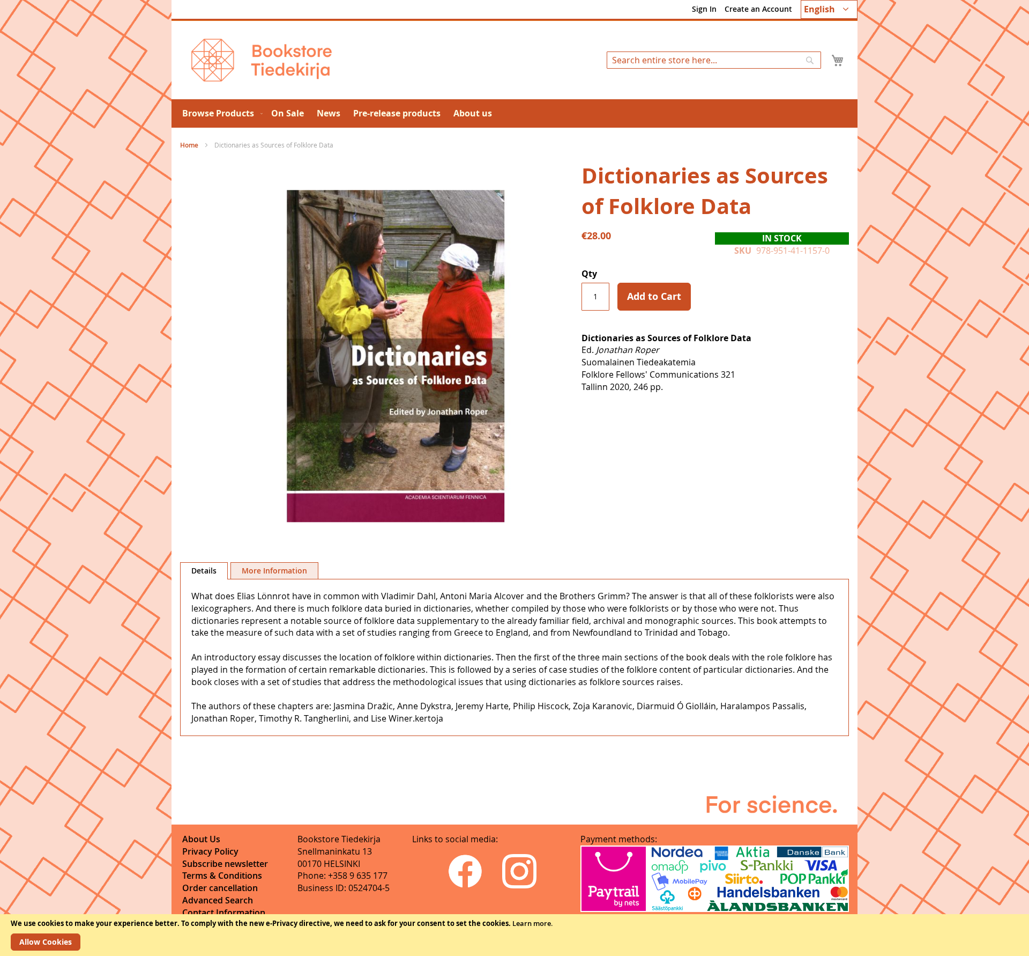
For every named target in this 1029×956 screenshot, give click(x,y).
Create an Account (758, 9)
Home (189, 145)
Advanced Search (217, 900)
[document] (514, 935)
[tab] (204, 570)
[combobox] (714, 60)
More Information (274, 570)
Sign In (704, 9)
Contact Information (223, 912)
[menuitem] (220, 113)
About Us (201, 839)
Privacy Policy (210, 851)
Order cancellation (220, 888)
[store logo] (261, 60)
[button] (829, 9)
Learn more (531, 923)
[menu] (514, 113)
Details (204, 570)
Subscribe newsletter (225, 864)
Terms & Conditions (222, 875)
